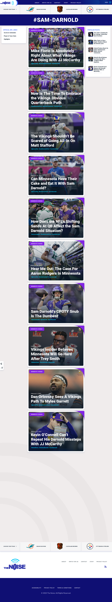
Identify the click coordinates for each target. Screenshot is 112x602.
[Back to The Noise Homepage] (7, 3)
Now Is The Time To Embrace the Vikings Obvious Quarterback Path (56, 98)
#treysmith (51, 362)
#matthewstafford (36, 106)
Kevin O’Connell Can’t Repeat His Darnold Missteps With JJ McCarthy (56, 439)
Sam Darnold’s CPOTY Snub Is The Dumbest (55, 313)
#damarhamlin (35, 319)
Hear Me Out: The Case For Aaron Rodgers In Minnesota (55, 271)
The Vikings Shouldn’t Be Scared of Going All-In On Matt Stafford (53, 141)
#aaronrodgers (35, 234)
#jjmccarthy (34, 63)
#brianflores (34, 447)
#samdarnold (56, 63)
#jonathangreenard (44, 405)
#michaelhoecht (44, 447)
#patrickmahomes (48, 106)
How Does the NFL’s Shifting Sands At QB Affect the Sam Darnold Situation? (55, 226)
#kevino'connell (43, 191)
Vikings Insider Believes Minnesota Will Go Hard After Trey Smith (52, 354)
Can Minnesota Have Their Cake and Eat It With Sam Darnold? (54, 183)
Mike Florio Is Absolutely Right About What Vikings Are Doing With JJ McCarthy (55, 55)
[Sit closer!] (2, 368)
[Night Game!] (2, 363)
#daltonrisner (35, 362)
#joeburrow (44, 319)
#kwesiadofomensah (45, 63)
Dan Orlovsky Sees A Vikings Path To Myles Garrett (56, 399)
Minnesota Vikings (36, 30)
